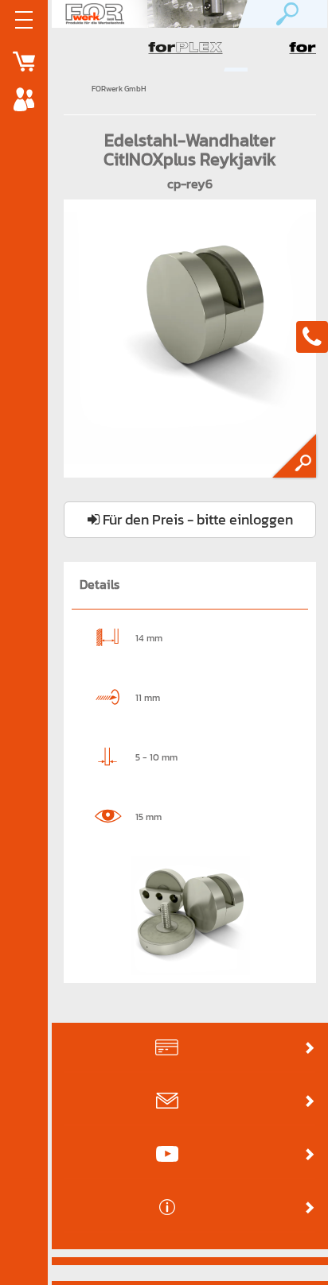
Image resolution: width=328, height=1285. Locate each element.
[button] (189, 1047)
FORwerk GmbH (119, 89)
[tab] (189, 1048)
